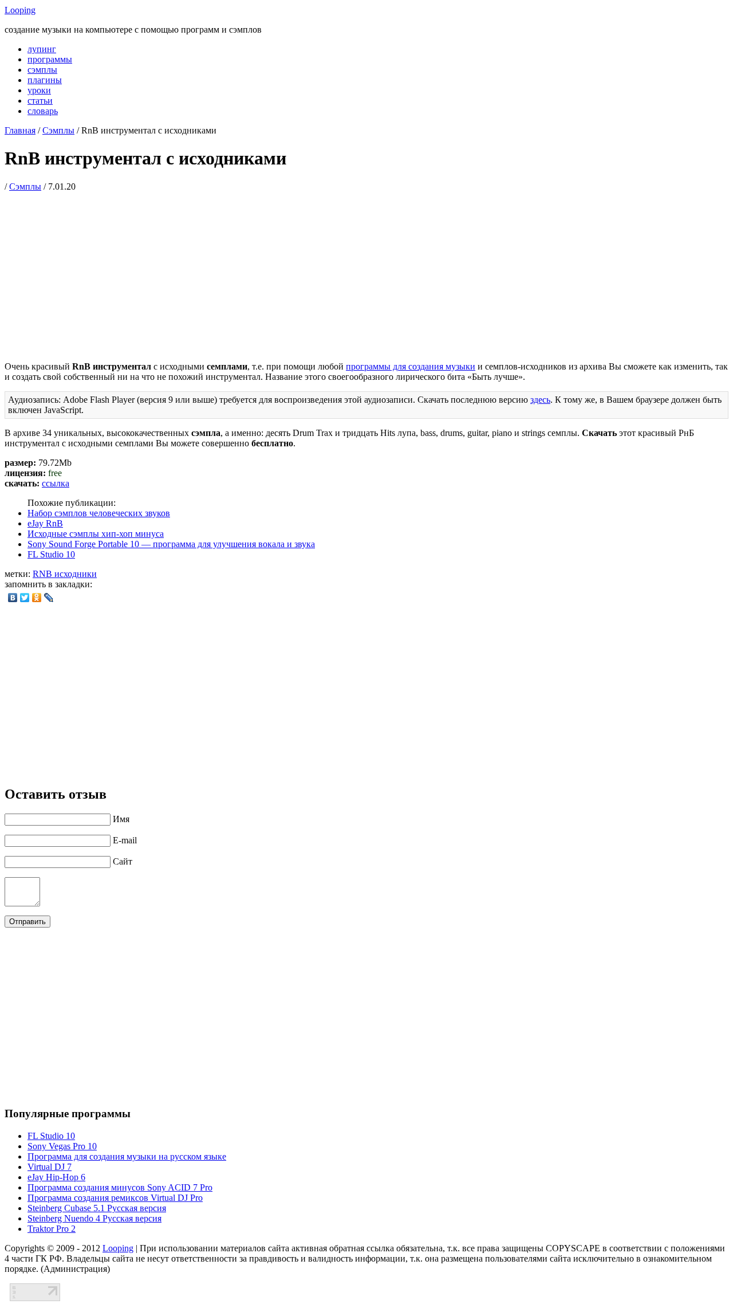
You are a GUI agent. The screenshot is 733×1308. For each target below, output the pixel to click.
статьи (40, 100)
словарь (42, 111)
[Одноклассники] (37, 597)
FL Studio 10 (51, 554)
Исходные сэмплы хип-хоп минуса (95, 534)
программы (49, 59)
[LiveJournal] (49, 597)
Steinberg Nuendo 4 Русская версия (94, 1218)
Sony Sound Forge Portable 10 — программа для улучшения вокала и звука (171, 544)
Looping (20, 10)
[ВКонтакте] (13, 597)
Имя (121, 819)
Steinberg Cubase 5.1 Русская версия (96, 1208)
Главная (20, 130)
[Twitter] (25, 597)
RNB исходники (65, 574)
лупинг (41, 49)
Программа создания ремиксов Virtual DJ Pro (115, 1198)
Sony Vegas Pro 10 (62, 1146)
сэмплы (42, 69)
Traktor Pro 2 (51, 1229)
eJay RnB (45, 523)
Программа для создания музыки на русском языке (126, 1156)
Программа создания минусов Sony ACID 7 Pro (119, 1187)
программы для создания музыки (410, 366)
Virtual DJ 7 (49, 1167)
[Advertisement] (366, 272)
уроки (39, 90)
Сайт (122, 861)
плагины (44, 80)
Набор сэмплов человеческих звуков (98, 513)
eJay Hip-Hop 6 (56, 1177)
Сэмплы (58, 130)
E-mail (125, 840)
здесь (540, 399)
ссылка (55, 483)
